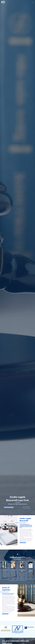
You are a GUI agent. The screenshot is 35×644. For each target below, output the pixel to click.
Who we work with (22, 570)
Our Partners (13, 570)
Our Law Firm (4, 570)
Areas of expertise (30, 570)
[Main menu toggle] (33, 2)
